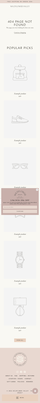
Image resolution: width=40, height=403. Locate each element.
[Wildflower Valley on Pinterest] (23, 372)
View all (20, 340)
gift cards (11, 381)
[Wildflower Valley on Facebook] (20, 372)
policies (21, 381)
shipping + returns (26, 375)
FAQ (16, 375)
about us (9, 375)
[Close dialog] (37, 190)
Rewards (29, 381)
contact (28, 378)
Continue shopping (20, 32)
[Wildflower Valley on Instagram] (16, 372)
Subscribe (20, 211)
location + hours (16, 378)
